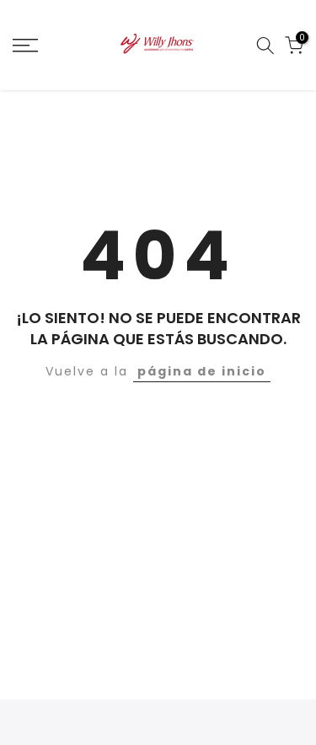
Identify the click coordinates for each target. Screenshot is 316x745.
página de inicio (201, 371)
